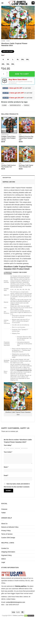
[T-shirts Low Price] (18, 3)
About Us (4, 523)
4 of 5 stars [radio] (17, 448)
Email (6, 475)
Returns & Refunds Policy (9, 527)
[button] (2, 3)
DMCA (3, 559)
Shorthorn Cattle (15, 105)
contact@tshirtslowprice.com (24, 370)
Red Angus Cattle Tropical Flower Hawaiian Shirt (26, 166)
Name (6, 467)
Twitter (3, 513)
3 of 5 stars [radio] (11, 448)
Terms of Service (6, 534)
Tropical (26, 105)
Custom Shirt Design (8, 537)
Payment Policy (6, 555)
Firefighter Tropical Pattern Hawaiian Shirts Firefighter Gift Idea (8, 138)
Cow (8, 41)
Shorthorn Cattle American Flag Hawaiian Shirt (8, 166)
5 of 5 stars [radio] (24, 448)
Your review (8, 452)
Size (2, 55)
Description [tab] (7, 177)
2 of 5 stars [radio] (7, 448)
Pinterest (4, 509)
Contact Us (5, 548)
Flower (4, 105)
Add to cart (22, 74)
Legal (3, 562)
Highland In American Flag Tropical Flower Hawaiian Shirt (26, 138)
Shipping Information (8, 552)
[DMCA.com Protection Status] (29, 615)
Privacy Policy (6, 530)
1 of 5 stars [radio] (4, 448)
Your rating (8, 445)
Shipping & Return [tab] (9, 182)
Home (3, 41)
